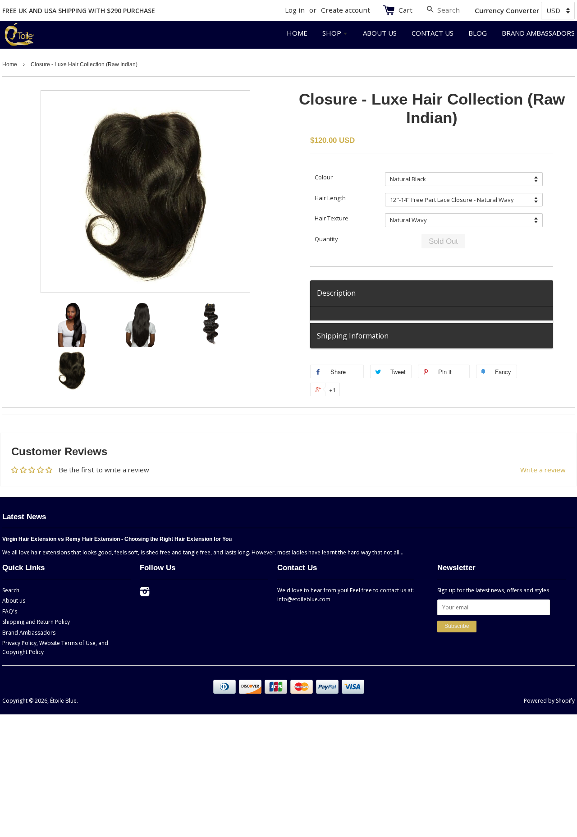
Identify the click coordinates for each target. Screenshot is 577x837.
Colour (324, 177)
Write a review (543, 469)
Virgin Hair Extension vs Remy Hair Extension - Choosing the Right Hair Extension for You (117, 539)
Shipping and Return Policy (36, 622)
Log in (295, 9)
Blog (477, 32)
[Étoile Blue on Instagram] (145, 593)
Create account (345, 9)
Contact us (432, 32)
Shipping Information (353, 336)
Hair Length (330, 198)
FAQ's (9, 611)
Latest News (24, 516)
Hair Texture (331, 218)
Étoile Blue (63, 700)
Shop (332, 32)
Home (297, 32)
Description (336, 293)
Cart (405, 9)
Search (10, 590)
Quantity (326, 239)
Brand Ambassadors (538, 32)
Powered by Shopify (549, 700)
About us (380, 32)
